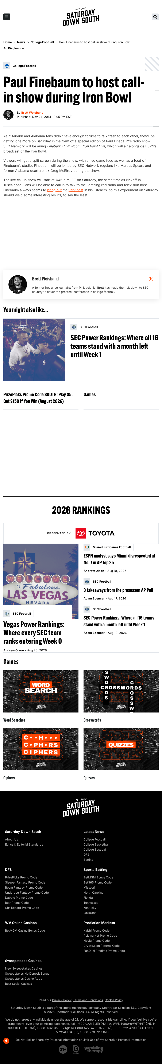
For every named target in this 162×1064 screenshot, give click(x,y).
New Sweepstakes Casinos (23, 968)
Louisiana (90, 913)
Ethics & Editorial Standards (24, 844)
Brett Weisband (32, 112)
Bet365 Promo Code (98, 882)
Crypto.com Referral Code (102, 945)
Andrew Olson (13, 650)
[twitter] (151, 278)
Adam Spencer (94, 598)
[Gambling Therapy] (93, 1049)
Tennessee (91, 902)
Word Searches (14, 720)
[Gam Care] (76, 1049)
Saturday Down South (23, 832)
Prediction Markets (99, 923)
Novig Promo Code (97, 940)
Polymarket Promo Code (100, 935)
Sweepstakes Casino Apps (23, 978)
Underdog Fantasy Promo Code (27, 892)
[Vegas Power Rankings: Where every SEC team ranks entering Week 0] (40, 581)
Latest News (94, 832)
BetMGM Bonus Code (98, 877)
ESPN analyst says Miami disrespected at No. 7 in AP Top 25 (119, 559)
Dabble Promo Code (19, 897)
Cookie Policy (114, 1000)
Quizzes (89, 777)
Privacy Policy (61, 1000)
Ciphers (9, 777)
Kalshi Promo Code (96, 930)
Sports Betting (95, 869)
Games (90, 394)
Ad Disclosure (13, 48)
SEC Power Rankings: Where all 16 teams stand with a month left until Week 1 (114, 346)
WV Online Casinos (21, 923)
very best (76, 190)
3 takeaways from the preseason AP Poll (118, 590)
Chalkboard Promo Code (22, 907)
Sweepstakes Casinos (23, 961)
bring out (54, 190)
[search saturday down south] (155, 16)
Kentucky (90, 907)
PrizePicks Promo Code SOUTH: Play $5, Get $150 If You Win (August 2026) (38, 397)
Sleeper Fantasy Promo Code (25, 882)
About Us (11, 839)
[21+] (63, 1049)
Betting (88, 859)
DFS (86, 854)
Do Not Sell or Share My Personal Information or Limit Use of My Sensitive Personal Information (81, 1039)
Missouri (89, 887)
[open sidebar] (6, 16)
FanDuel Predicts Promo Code (104, 950)
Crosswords (92, 720)
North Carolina (93, 892)
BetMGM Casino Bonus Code (25, 930)
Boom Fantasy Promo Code (24, 887)
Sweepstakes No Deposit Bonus (27, 973)
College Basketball (96, 844)
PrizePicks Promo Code (21, 877)
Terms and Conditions (88, 1000)
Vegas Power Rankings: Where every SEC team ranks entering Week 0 (34, 632)
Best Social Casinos (18, 983)
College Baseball (95, 849)
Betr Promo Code (17, 902)
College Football (94, 839)
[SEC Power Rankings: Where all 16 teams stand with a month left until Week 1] (34, 350)
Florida (88, 897)
